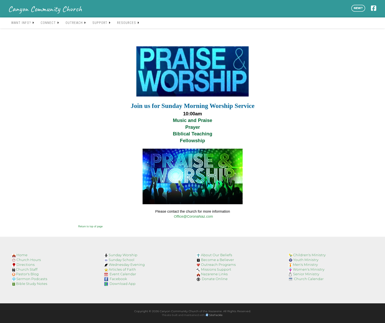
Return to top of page (90, 226)
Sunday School (121, 260)
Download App (122, 284)
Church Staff (26, 269)
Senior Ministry (306, 274)
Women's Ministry (308, 269)
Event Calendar (122, 274)
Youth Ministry (305, 260)
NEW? (358, 8)
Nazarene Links (214, 274)
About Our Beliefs (216, 255)
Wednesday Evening (127, 265)
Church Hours (28, 260)
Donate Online (214, 279)
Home (21, 255)
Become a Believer (217, 260)
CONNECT (49, 23)
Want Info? (21, 23)
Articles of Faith (122, 269)
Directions (25, 265)
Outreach (75, 23)
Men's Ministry (305, 265)
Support (100, 23)
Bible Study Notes (31, 284)
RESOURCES (127, 23)
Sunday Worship (123, 255)
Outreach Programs (218, 265)
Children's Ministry (309, 255)
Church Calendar (309, 279)
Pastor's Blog (27, 274)
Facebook (118, 279)
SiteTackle (216, 315)
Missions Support (216, 269)
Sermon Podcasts (31, 279)
